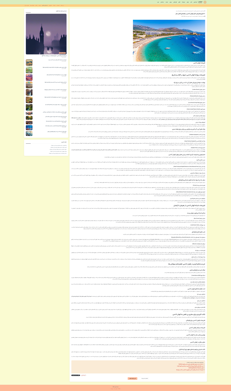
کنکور (179, 2)
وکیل (188, 2)
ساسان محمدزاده (64, 153)
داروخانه (183, 2)
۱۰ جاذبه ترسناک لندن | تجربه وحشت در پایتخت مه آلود (54, 55)
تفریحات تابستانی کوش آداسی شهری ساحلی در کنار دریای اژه (190, 370)
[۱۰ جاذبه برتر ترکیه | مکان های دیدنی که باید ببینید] (29, 62)
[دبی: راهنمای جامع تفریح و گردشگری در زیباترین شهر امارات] (29, 127)
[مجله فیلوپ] (202, 2)
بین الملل (62, 5)
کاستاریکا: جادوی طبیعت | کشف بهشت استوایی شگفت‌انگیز (56, 116)
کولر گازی (175, 2)
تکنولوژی (50, 5)
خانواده (54, 5)
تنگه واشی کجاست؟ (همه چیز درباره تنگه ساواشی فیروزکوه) (56, 89)
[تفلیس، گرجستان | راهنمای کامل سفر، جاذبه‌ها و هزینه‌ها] (29, 122)
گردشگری (195, 2)
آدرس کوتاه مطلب (132, 378)
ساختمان (162, 2)
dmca (119, 388)
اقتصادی (58, 5)
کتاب (191, 2)
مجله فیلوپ (202, 11)
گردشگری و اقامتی (45, 5)
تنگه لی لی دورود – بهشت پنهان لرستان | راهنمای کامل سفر (56, 104)
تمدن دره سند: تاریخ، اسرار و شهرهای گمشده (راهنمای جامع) (56, 97)
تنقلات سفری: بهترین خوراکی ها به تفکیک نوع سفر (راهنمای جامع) (55, 67)
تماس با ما (115, 388)
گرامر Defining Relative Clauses (196, 368)
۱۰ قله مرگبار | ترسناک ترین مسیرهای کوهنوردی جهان (57, 131)
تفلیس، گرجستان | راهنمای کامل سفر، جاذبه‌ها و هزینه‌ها (56, 121)
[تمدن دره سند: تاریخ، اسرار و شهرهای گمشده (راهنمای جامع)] (29, 100)
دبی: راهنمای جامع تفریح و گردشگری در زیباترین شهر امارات (190, 366)
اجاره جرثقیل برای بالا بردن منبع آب (56, 145)
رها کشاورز (65, 145)
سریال (171, 2)
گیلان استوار (65, 147)
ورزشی (40, 5)
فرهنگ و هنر (32, 5)
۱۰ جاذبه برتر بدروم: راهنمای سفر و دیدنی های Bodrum (191, 364)
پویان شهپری (64, 151)
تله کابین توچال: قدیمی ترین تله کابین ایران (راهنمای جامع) (56, 82)
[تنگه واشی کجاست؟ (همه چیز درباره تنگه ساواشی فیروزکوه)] (29, 92)
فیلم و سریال (27, 5)
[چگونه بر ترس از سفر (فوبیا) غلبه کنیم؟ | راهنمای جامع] (29, 77)
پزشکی (36, 5)
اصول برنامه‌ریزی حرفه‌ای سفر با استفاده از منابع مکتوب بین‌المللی (55, 112)
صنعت (167, 2)
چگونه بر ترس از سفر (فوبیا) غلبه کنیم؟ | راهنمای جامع (57, 74)
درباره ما (112, 388)
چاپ (158, 2)
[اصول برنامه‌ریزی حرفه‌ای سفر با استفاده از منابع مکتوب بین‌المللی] (29, 113)
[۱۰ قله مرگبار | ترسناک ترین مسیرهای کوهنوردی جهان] (29, 133)
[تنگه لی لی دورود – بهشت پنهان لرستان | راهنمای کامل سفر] (29, 107)
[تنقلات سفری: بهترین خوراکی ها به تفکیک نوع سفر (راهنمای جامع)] (29, 70)
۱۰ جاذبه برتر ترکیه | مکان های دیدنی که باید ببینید (57, 59)
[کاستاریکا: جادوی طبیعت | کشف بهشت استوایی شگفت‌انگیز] (29, 118)
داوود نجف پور (64, 149)
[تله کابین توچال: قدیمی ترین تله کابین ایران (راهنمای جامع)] (29, 85)
